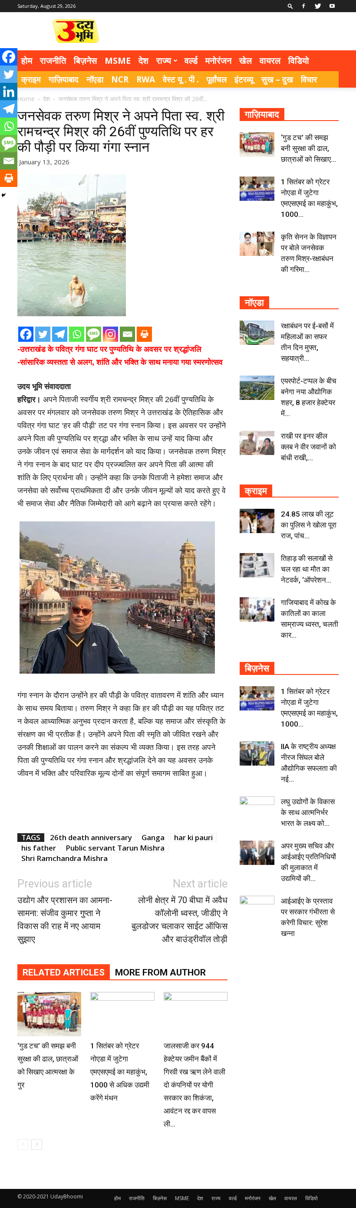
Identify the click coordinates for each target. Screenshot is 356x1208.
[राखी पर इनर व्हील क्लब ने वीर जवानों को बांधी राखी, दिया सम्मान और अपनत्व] (257, 443)
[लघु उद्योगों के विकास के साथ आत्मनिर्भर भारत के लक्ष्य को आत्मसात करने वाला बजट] (257, 808)
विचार (309, 79)
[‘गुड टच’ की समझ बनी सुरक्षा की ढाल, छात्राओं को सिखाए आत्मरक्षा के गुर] (49, 1014)
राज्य (163, 60)
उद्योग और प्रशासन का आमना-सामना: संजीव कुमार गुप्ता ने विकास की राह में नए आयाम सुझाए (64, 919)
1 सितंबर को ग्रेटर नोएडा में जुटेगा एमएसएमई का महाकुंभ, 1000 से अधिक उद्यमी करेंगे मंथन (119, 1071)
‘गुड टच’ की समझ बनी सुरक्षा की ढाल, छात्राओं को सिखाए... (308, 148)
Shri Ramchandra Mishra (64, 858)
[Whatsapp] (76, 334)
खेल (245, 60)
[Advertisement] (236, 31)
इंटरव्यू (244, 79)
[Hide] (3, 195)
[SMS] (93, 334)
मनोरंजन (218, 60)
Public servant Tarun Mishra (115, 848)
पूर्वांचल (217, 79)
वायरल (270, 60)
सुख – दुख (277, 79)
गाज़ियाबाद (64, 79)
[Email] (127, 334)
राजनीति (53, 60)
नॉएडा (94, 79)
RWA (145, 79)
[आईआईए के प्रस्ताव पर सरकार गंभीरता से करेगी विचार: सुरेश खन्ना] (257, 908)
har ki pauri (193, 837)
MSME (118, 60)
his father (38, 848)
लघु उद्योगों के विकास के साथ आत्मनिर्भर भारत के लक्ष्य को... (308, 812)
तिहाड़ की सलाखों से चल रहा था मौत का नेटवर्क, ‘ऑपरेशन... (307, 569)
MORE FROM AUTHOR (160, 972)
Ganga (153, 837)
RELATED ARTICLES (64, 972)
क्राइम (31, 79)
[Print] (144, 334)
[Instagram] (110, 334)
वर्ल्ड (191, 60)
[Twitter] (317, 6)
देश (143, 60)
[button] (290, 6)
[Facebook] (303, 6)
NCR (120, 79)
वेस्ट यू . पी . (181, 79)
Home (26, 99)
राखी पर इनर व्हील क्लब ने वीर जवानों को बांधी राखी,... (308, 447)
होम (26, 60)
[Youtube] (332, 6)
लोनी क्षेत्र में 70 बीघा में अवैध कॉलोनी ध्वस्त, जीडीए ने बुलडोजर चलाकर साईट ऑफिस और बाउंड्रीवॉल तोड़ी (179, 919)
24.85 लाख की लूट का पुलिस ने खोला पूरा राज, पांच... (308, 525)
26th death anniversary (91, 837)
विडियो (298, 60)
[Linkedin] (8, 91)
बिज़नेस (85, 60)
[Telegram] (59, 334)
